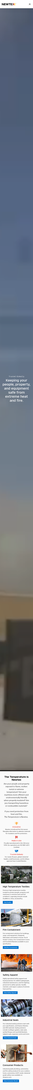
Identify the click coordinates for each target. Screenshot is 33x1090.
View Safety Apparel (10, 993)
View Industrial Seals (10, 1038)
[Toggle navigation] (29, 4)
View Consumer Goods (11, 1081)
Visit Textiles (7, 902)
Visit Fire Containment (10, 947)
